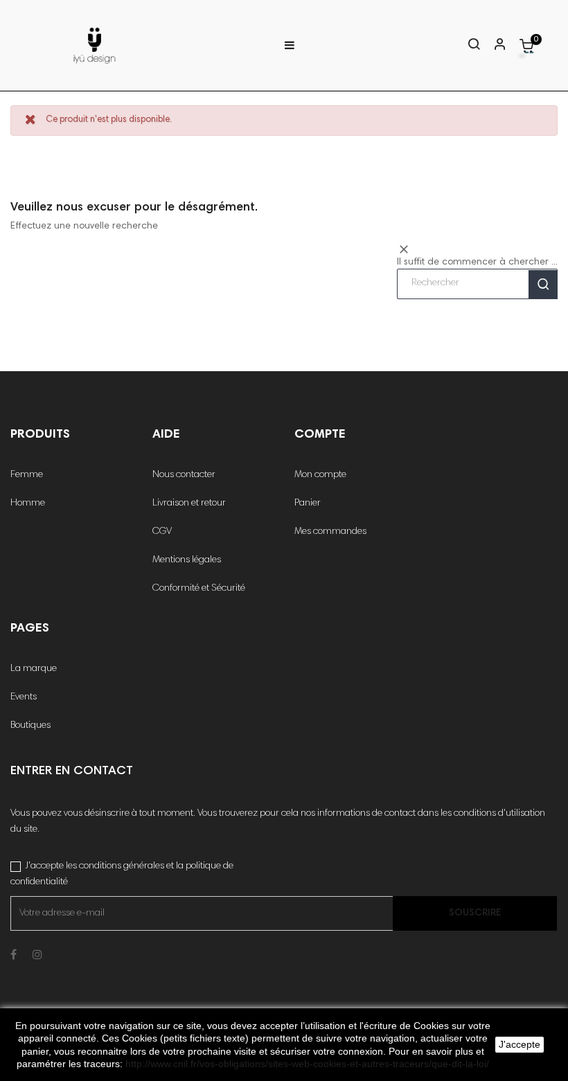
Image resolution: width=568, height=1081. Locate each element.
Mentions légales (186, 560)
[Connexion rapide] (494, 46)
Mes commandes (330, 532)
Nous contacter (183, 475)
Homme (27, 503)
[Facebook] (13, 956)
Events (23, 697)
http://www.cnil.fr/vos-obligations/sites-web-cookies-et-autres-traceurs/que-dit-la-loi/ (307, 1063)
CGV (162, 532)
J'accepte (519, 1044)
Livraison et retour (189, 503)
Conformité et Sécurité (198, 588)
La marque (33, 669)
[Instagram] (37, 956)
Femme (26, 475)
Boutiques (30, 726)
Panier (307, 503)
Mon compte (320, 475)
